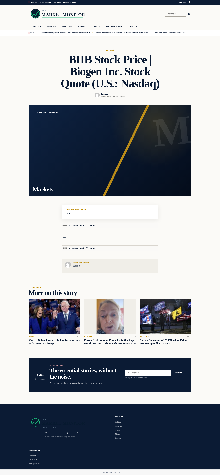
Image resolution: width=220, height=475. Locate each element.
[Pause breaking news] (189, 33)
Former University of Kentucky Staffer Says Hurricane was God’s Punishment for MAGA (47, 33)
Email (82, 225)
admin (105, 94)
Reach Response (114, 472)
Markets (110, 50)
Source (65, 237)
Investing (144, 336)
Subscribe (178, 373)
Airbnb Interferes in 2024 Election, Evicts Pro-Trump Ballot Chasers (113, 33)
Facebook (75, 225)
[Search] (188, 14)
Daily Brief (182, 2)
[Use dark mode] (189, 2)
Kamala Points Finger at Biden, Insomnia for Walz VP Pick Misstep (54, 342)
